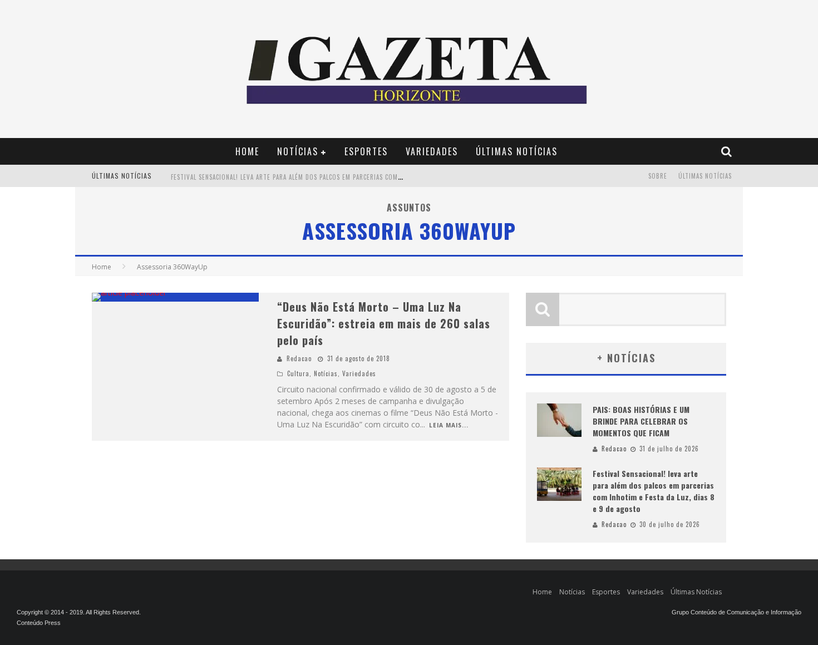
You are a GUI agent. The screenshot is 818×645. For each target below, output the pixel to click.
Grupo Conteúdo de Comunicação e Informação (736, 612)
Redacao (299, 358)
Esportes (366, 151)
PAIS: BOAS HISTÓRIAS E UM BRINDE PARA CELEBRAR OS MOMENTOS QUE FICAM (641, 421)
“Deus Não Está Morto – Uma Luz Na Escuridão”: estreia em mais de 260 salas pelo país (383, 323)
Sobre (657, 175)
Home (247, 151)
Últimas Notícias (517, 151)
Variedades (432, 151)
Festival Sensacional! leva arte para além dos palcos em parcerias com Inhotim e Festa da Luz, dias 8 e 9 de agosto (357, 177)
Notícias (297, 151)
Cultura (298, 373)
